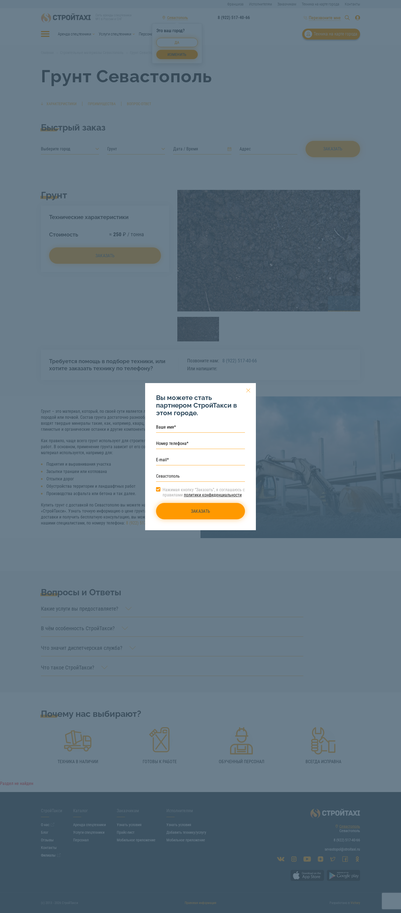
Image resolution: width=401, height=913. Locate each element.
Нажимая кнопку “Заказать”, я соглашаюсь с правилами (204, 492)
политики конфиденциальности (213, 495)
